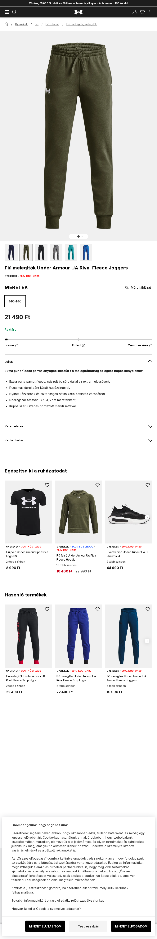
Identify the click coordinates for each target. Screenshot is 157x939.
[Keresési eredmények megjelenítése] (14, 12)
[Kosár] (150, 12)
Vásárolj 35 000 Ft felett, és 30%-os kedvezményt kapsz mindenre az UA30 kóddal (78, 3)
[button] (78, 236)
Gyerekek (21, 24)
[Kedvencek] (142, 12)
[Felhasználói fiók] (134, 12)
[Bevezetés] (6, 24)
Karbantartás (14, 440)
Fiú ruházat (52, 24)
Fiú (36, 24)
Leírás (9, 361)
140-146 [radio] (15, 301)
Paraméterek (14, 426)
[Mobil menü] (7, 12)
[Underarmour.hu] (78, 12)
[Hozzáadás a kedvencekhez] (47, 485)
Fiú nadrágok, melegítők (81, 24)
